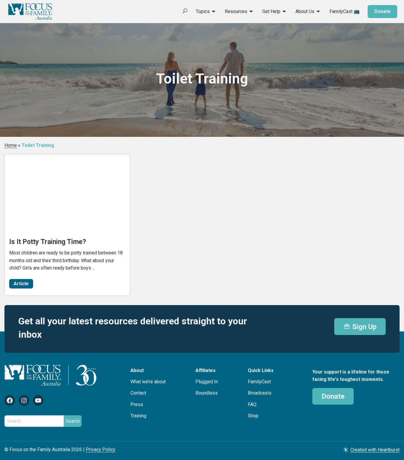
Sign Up (363, 327)
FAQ (252, 404)
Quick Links (261, 370)
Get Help (271, 11)
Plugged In (206, 381)
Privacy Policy (100, 449)
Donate (382, 11)
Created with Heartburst (375, 450)
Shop (253, 416)
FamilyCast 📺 (344, 11)
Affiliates (205, 370)
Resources (236, 11)
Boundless (206, 393)
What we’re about (148, 381)
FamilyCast (259, 381)
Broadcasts (260, 393)
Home (10, 145)
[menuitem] (202, 11)
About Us (304, 11)
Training (138, 416)
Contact (138, 393)
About (137, 370)
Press (136, 404)
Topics (203, 11)
